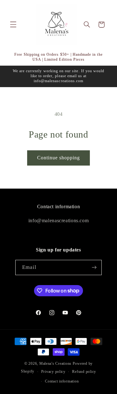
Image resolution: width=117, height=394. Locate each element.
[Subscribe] (94, 267)
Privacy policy (53, 371)
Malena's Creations (55, 363)
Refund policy (84, 371)
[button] (13, 24)
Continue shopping (58, 157)
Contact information (62, 381)
